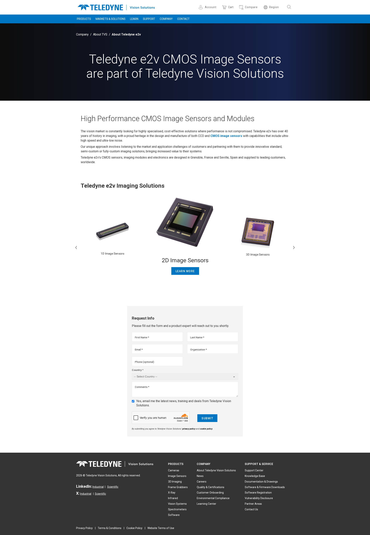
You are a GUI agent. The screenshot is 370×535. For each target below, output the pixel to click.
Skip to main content (185, 3)
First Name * (142, 337)
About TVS (100, 34)
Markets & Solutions (110, 18)
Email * (139, 349)
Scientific (112, 486)
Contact (183, 18)
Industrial (98, 486)
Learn (134, 18)
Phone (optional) (144, 361)
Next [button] (294, 247)
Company (166, 18)
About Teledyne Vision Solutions (216, 470)
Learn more (185, 271)
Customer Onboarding (210, 492)
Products (84, 18)
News (200, 476)
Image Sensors (177, 476)
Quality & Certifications (210, 487)
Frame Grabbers (178, 487)
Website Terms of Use (160, 528)
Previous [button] (76, 247)
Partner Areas (253, 503)
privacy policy (188, 429)
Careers (201, 481)
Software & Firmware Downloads (265, 487)
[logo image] (116, 6)
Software (174, 514)
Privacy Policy (84, 528)
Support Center (254, 470)
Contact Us (251, 509)
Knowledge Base (255, 476)
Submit (207, 418)
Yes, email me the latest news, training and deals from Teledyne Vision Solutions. (183, 403)
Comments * (142, 386)
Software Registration (258, 492)
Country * (137, 369)
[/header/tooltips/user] (201, 7)
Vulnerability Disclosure (259, 498)
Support (149, 18)
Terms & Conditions (109, 528)
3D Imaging (175, 481)
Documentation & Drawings (261, 481)
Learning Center (206, 503)
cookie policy (206, 429)
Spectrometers (177, 509)
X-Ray (171, 492)
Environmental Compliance (213, 498)
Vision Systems (177, 503)
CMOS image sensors (226, 136)
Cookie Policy (134, 528)
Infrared (173, 498)
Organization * (198, 349)
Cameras (173, 470)
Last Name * (197, 337)
